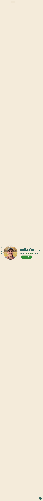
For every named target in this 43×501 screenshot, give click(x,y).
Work (17, 2)
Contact (29, 2)
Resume (24, 2)
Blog (20, 2)
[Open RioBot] (40, 498)
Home (13, 2)
